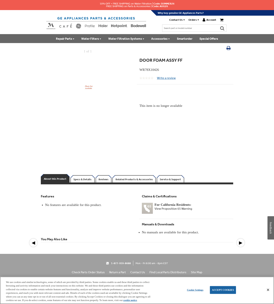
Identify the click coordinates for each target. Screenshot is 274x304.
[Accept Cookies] (268, 290)
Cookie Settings (195, 290)
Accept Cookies (223, 290)
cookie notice (130, 300)
